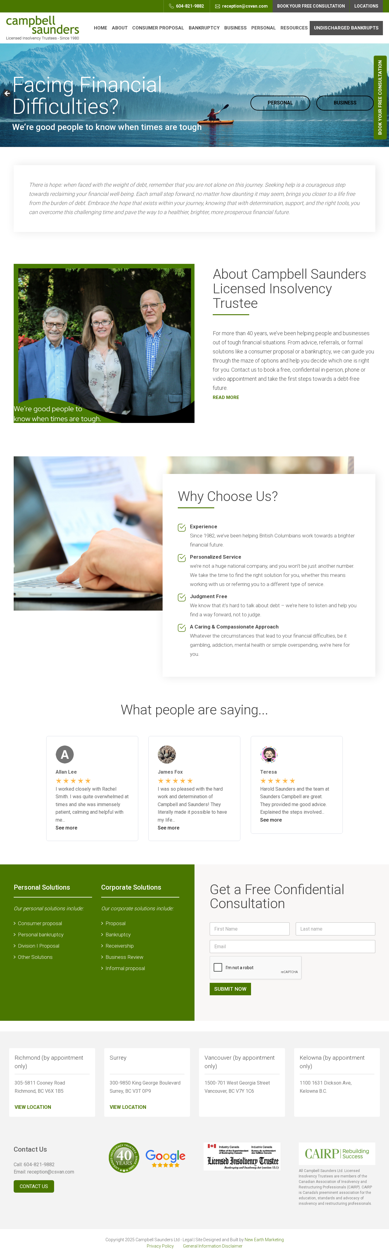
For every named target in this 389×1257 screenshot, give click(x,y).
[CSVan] (42, 27)
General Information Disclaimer (213, 1246)
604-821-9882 (189, 6)
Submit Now (230, 989)
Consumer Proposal (158, 28)
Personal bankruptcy (41, 935)
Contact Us (34, 1186)
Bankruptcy (204, 28)
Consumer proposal (40, 923)
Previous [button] (7, 93)
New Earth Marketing (264, 1239)
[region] (194, 95)
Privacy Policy (160, 1246)
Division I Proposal (38, 946)
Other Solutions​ (35, 957)
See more (66, 828)
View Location (33, 1107)
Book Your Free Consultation (380, 97)
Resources (294, 28)
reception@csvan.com (244, 6)
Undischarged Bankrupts (346, 28)
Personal (263, 28)
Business (235, 28)
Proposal (115, 923)
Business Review (124, 957)
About (120, 28)
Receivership (119, 946)
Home (100, 28)
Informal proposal (125, 968)
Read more (226, 397)
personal (280, 103)
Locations (366, 6)
